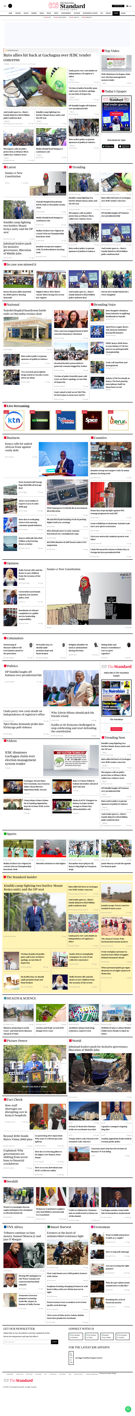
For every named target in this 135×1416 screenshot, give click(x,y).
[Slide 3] (26, 1091)
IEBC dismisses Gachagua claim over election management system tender (115, 77)
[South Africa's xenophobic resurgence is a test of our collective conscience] (60, 959)
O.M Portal (53, 1374)
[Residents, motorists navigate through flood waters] (34, 1069)
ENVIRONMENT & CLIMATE (90, 13)
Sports (11, 834)
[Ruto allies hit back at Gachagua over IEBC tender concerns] (34, 88)
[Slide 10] (50, 1091)
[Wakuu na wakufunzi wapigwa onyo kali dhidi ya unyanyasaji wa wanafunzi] (51, 1197)
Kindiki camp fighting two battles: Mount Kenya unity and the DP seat (50, 115)
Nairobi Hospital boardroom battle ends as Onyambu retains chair (24, 312)
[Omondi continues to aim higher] (51, 849)
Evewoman (102, 1227)
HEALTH (49, 13)
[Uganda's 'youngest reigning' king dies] (116, 1111)
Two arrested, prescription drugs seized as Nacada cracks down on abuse (34, 375)
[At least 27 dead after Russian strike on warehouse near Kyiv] (84, 1111)
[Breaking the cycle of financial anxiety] (97, 1303)
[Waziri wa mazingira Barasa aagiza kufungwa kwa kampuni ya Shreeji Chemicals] (18, 1196)
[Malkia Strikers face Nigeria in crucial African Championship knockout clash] (18, 849)
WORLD (42, 13)
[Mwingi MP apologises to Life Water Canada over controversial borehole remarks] (10, 1281)
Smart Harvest (60, 1227)
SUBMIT (54, 1342)
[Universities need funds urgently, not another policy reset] (10, 597)
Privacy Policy (78, 1374)
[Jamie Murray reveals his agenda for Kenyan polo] (116, 849)
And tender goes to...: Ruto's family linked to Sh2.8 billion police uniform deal (16, 115)
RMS (70, 1374)
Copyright (62, 1374)
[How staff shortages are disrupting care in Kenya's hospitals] (48, 1117)
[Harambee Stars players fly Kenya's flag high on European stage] (84, 849)
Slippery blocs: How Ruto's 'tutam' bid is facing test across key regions (50, 295)
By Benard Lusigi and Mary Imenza (20, 64)
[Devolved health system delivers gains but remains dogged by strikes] (71, 352)
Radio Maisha (60, 17)
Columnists (15, 638)
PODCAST (108, 13)
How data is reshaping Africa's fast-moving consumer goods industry (30, 522)
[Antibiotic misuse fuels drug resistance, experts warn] (84, 1013)
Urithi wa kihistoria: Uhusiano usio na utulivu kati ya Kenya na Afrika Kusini (83, 1213)
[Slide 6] (36, 1091)
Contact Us (19, 1374)
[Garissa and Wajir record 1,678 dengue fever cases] (51, 1013)
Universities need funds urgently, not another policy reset (29, 595)
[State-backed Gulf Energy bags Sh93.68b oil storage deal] (10, 487)
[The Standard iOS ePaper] (124, 146)
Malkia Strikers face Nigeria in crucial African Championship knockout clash (17, 866)
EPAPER (116, 13)
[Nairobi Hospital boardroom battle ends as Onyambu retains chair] (27, 332)
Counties (100, 437)
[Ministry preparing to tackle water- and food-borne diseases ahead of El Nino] (18, 1013)
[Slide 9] (47, 1091)
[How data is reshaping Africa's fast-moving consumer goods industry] (10, 524)
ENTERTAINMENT (66, 13)
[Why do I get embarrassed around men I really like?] (97, 1286)
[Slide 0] (15, 1091)
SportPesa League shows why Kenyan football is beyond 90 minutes (117, 330)
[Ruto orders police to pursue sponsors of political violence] (84, 128)
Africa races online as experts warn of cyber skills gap (29, 504)
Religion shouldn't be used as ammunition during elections (78, 648)
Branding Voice (105, 304)
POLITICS (26, 13)
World (76, 1040)
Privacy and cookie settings (108, 1373)
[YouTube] (124, 1336)
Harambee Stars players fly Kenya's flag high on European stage (82, 866)
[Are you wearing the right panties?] (97, 1269)
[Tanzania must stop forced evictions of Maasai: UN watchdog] (79, 1154)
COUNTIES (18, 13)
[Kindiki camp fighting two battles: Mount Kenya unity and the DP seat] (84, 183)
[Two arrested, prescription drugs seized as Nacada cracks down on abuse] (11, 377)
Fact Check (15, 1099)
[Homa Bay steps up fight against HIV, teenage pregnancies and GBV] (111, 495)
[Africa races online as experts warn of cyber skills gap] (10, 506)
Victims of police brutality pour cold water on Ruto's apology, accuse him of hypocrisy (83, 91)
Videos (12, 741)
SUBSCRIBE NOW (118, 6)
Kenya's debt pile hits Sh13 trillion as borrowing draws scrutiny (30, 541)
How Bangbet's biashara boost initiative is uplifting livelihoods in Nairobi (118, 313)
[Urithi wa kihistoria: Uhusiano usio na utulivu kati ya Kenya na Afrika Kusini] (84, 1198)
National (13, 304)
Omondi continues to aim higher (51, 863)
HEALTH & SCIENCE (21, 998)
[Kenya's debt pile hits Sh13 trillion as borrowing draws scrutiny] (10, 543)
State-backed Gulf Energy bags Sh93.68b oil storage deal (30, 485)
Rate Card (29, 1374)
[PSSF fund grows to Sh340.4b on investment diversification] (67, 493)
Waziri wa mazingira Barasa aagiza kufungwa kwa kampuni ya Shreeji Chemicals (17, 1210)
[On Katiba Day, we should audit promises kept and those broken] (11, 982)
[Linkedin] (108, 1336)
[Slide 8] (43, 1091)
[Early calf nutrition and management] (97, 367)
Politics (12, 666)
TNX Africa (15, 1227)
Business (13, 437)
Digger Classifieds (84, 1358)
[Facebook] (77, 1336)
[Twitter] (92, 1336)
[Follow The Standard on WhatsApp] (128, 1409)
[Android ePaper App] (108, 146)
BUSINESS (34, 13)
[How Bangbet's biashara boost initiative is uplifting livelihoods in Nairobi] (97, 315)
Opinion (12, 563)
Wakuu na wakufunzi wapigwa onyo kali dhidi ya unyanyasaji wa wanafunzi (50, 1212)
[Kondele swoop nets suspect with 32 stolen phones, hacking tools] (111, 455)
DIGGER (123, 13)
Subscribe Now (116, 114)
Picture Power (17, 1040)
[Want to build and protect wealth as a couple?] (97, 1239)
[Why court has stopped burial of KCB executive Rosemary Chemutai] (71, 320)
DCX (45, 1374)
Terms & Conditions (92, 1374)
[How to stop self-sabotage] (97, 1254)
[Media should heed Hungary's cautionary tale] (51, 137)
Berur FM (87, 17)
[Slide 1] (18, 1091)
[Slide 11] (54, 1091)
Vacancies (38, 1374)
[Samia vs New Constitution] (48, 184)
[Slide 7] (40, 1091)
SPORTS (56, 13)
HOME (10, 13)
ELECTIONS (77, 13)
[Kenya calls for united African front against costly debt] (63, 460)
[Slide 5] (33, 1091)
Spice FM (75, 17)
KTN (102, 13)
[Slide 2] (22, 1091)
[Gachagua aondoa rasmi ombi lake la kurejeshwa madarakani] (116, 1198)
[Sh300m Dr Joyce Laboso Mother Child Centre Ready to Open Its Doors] (116, 1013)
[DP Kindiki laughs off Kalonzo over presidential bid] (71, 689)
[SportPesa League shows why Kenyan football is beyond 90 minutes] (97, 331)
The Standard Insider (22, 877)
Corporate (10, 1374)
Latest (11, 167)
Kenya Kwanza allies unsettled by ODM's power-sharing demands (17, 295)
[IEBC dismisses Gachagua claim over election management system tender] (116, 63)
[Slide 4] (29, 1091)
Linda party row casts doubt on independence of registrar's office (83, 73)
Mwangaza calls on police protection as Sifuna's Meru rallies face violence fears (15, 152)
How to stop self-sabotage (117, 1252)
